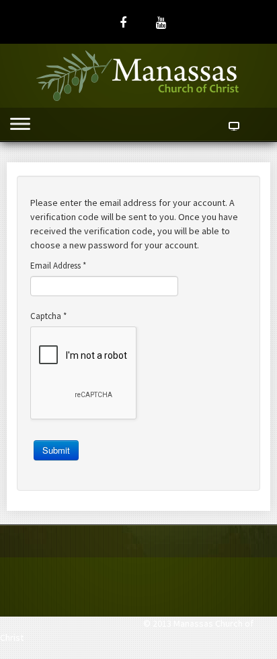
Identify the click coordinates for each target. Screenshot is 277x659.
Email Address (58, 265)
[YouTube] (161, 22)
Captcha (48, 316)
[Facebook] (123, 22)
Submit (56, 450)
